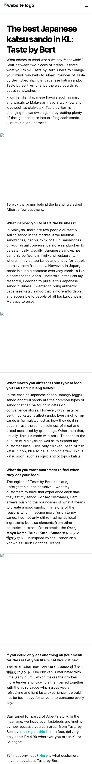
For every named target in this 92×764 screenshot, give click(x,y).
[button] (19, 6)
